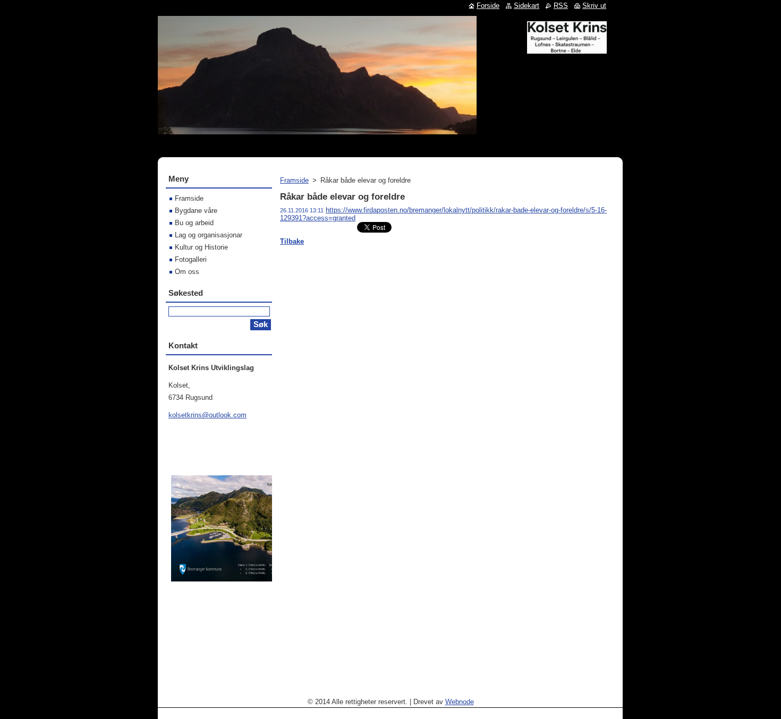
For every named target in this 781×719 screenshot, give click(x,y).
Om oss (187, 272)
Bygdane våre (196, 211)
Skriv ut (594, 6)
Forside (488, 6)
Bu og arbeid (194, 223)
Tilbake (292, 241)
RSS (561, 6)
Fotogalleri (191, 259)
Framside (294, 180)
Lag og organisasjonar (208, 235)
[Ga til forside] (567, 49)
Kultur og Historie (201, 247)
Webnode (459, 702)
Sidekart (526, 6)
